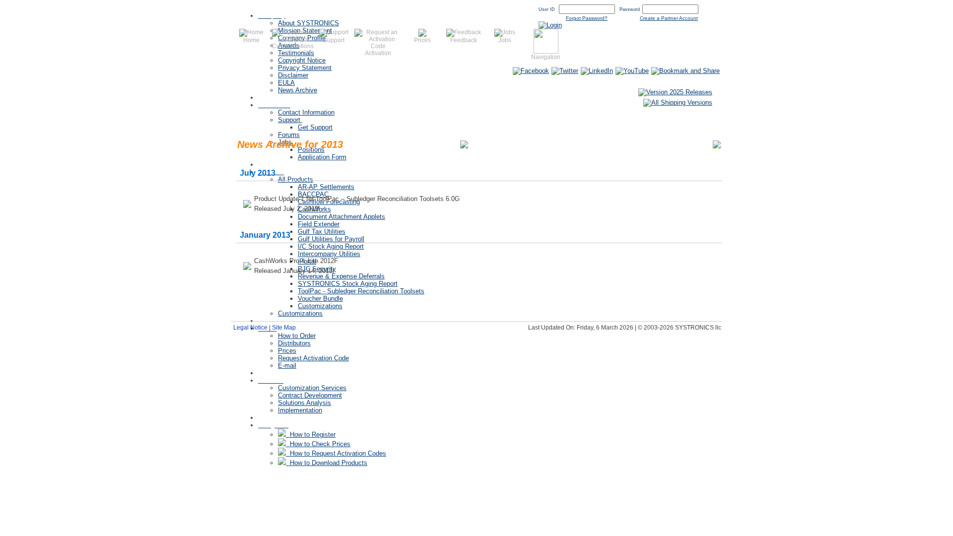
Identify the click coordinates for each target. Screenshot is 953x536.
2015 (477, 144)
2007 (628, 144)
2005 (666, 144)
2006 (647, 144)
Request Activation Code (313, 358)
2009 (590, 144)
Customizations (320, 306)
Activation (378, 53)
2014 (496, 144)
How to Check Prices (318, 444)
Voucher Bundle (320, 298)
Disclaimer (293, 75)
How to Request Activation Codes (336, 453)
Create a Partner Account (669, 18)
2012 (534, 144)
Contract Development (310, 395)
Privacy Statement (305, 67)
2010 (571, 144)
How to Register (311, 434)
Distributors (294, 343)
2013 (515, 144)
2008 (609, 144)
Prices (287, 350)
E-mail (287, 365)
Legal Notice (250, 327)
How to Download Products (326, 463)
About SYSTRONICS (308, 23)
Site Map (284, 327)
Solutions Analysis (304, 402)
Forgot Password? (587, 18)
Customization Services (312, 388)
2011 (552, 144)
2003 (703, 144)
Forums (289, 134)
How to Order (297, 335)
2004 (684, 144)
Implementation (300, 410)
